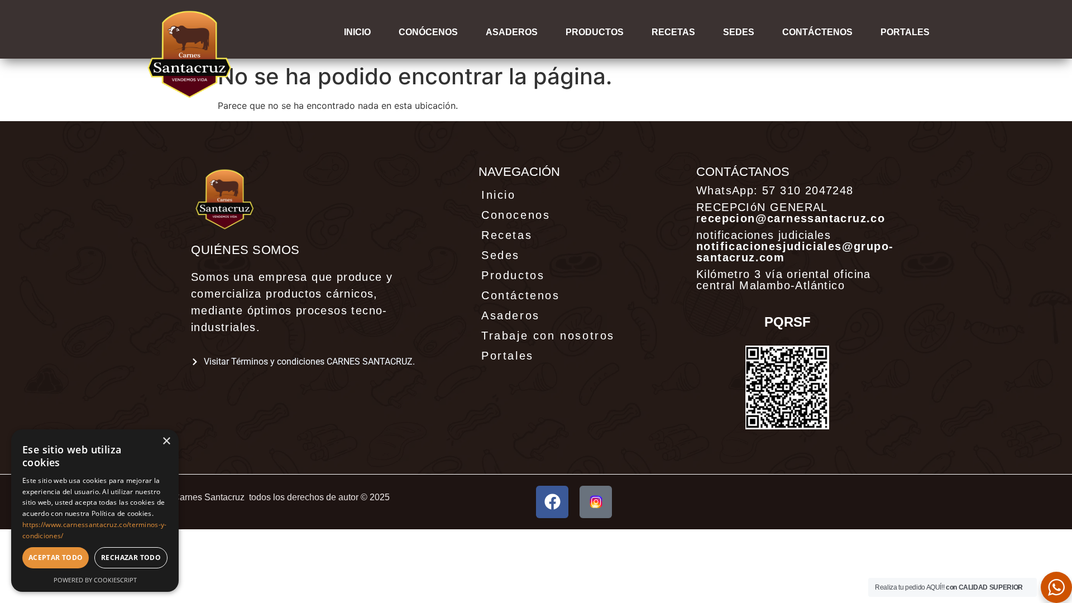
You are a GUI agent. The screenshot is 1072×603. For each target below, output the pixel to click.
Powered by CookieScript (95, 580)
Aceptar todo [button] (55, 557)
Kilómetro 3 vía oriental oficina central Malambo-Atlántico (783, 279)
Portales (507, 356)
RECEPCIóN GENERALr (790, 212)
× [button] (166, 441)
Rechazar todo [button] (131, 557)
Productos (595, 32)
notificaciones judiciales (794, 246)
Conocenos (515, 215)
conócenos (428, 32)
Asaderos (512, 32)
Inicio (357, 32)
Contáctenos (817, 32)
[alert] (95, 510)
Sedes (738, 32)
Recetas (673, 32)
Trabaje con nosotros (548, 335)
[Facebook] (552, 502)
